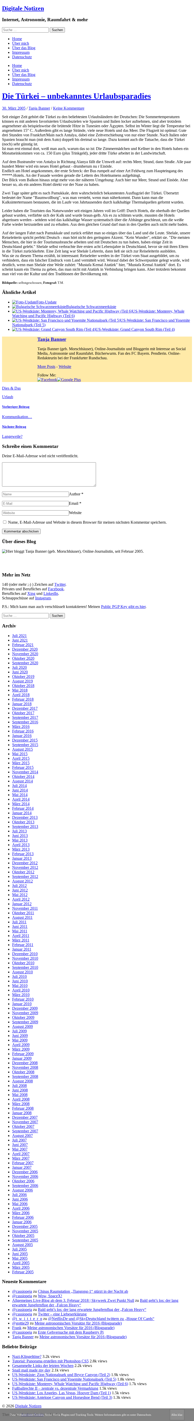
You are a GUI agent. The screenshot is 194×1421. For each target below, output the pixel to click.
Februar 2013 (23, 854)
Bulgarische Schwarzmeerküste (91, 306)
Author (74, 494)
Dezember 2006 (25, 1172)
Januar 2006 (22, 1222)
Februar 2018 (23, 699)
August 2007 (22, 1135)
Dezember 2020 (25, 649)
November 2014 (25, 772)
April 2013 (21, 845)
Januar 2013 (22, 858)
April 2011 (20, 935)
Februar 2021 (23, 645)
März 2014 (21, 804)
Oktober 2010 (23, 963)
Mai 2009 (20, 1040)
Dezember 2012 (25, 863)
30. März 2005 (14, 108)
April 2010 (21, 990)
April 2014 (21, 799)
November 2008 (25, 1067)
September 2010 (25, 967)
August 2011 (22, 917)
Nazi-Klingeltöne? (26, 1356)
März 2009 (21, 1049)
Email (73, 503)
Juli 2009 (19, 1031)
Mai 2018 (20, 690)
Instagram (43, 598)
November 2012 (25, 867)
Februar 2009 (23, 1054)
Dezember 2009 (25, 1008)
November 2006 (25, 1176)
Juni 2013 (20, 835)
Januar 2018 (22, 704)
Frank (16, 1328)
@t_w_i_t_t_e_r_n (27, 1318)
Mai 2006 (20, 1204)
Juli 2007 (19, 1140)
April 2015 (21, 758)
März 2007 (21, 1158)
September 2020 (25, 663)
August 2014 (22, 781)
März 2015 (21, 763)
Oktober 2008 (23, 1072)
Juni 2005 (20, 1254)
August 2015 (22, 749)
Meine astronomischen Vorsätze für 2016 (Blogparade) (78, 1323)
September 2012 (25, 876)
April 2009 (21, 1045)
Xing (31, 593)
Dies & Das (11, 388)
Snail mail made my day (31, 1370)
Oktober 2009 (23, 1017)
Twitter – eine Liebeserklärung (62, 1314)
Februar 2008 (23, 1108)
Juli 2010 (19, 976)
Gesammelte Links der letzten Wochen (43, 1365)
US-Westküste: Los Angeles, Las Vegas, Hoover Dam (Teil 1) (61, 1393)
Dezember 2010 (25, 954)
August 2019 (22, 681)
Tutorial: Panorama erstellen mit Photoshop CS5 (50, 1361)
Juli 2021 (19, 635)
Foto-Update (46, 302)
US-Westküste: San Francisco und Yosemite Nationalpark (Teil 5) (64, 1379)
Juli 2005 (19, 1249)
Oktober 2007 (23, 1126)
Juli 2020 (19, 667)
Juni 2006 (20, 1199)
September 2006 (25, 1185)
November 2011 (25, 908)
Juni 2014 (20, 790)
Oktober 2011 (23, 913)
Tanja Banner (39, 108)
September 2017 (25, 717)
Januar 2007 (22, 1167)
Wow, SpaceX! (50, 1296)
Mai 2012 (20, 895)
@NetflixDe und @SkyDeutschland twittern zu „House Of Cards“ (101, 1318)
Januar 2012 (22, 904)
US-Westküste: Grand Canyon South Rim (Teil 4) (135, 329)
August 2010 (22, 972)
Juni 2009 (20, 1035)
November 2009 (25, 1013)
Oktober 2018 (23, 685)
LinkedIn (50, 593)
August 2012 (22, 881)
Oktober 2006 (23, 1181)
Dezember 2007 (25, 1117)
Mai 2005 (20, 1258)
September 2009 (25, 1022)
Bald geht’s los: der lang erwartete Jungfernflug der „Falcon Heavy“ (92, 1309)
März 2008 (21, 1104)
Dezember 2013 (25, 817)
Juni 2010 (20, 981)
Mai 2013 (20, 840)
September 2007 (25, 1131)
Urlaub (7, 397)
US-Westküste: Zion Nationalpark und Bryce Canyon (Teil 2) (61, 1375)
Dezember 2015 (25, 740)
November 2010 (25, 958)
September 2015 (25, 745)
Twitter (59, 584)
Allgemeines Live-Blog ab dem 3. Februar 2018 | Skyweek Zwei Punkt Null (73, 1300)
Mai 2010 (20, 985)
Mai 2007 (20, 1149)
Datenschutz (22, 57)
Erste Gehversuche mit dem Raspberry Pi (71, 1332)
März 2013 (21, 849)
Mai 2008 (20, 1095)
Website (65, 366)
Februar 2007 (23, 1163)
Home (17, 39)
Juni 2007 (20, 1145)
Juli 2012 (19, 885)
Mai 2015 (20, 754)
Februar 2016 (23, 731)
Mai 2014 (20, 795)
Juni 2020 (20, 672)
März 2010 (21, 995)
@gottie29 (20, 1323)
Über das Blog (23, 48)
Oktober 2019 (23, 676)
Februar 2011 (22, 945)
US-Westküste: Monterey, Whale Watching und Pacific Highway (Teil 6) (70, 1384)
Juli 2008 (19, 1085)
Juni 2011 (20, 926)
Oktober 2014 (23, 776)
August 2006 (22, 1190)
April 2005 (21, 1263)
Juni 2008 (20, 1090)
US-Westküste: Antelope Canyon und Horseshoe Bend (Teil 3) (62, 1397)
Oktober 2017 (23, 713)
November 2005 (25, 1231)
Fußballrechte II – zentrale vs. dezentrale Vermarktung (55, 1388)
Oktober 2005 (23, 1235)
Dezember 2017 (25, 708)
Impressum (21, 52)
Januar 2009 (22, 1058)
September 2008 (25, 1076)
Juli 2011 (19, 922)
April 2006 (21, 1208)
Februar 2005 (23, 1272)
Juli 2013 (19, 831)
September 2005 (25, 1240)
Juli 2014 (19, 785)
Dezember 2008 (25, 1063)
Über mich (20, 43)
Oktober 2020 (23, 658)
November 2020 (25, 654)
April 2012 (21, 899)
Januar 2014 (22, 813)
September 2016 (25, 722)
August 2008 (22, 1081)
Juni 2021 (20, 640)
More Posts (46, 366)
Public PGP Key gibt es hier (123, 606)
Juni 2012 (20, 890)
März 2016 (21, 726)
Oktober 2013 (23, 822)
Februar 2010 (23, 999)
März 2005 (21, 1267)
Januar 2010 (22, 1004)
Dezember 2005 (25, 1226)
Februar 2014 (23, 808)
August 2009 (22, 1026)
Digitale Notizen (23, 8)
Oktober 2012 (23, 872)
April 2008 (21, 1099)
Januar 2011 (21, 949)
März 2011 (20, 940)
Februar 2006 (23, 1217)
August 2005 (22, 1244)
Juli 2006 (19, 1194)
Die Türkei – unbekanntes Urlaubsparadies (76, 95)
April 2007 (21, 1154)
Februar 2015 (23, 767)
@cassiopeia (22, 1291)
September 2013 (25, 826)
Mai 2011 (19, 931)
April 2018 (21, 695)
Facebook (56, 589)
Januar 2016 (22, 735)
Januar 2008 (22, 1113)
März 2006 (21, 1213)
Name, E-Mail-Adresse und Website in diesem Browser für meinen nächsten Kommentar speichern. (87, 522)
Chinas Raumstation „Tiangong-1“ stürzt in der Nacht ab (83, 1291)
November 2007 (25, 1122)
